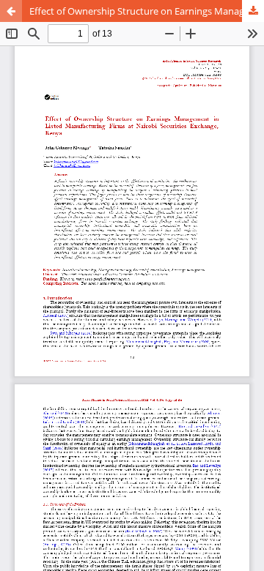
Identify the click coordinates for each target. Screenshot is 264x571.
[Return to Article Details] (11, 11)
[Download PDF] (253, 11)
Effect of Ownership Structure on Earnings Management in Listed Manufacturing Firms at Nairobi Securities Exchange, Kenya (146, 11)
